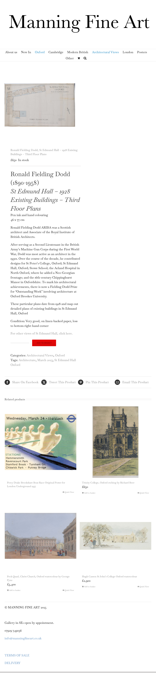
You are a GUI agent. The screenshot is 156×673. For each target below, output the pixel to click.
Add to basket (44, 342)
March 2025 (45, 360)
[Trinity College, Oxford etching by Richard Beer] (115, 442)
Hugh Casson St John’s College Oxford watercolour (109, 576)
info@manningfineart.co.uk (23, 638)
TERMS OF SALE (17, 655)
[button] (85, 58)
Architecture (27, 360)
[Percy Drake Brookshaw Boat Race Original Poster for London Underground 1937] (40, 442)
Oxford (60, 355)
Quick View (69, 492)
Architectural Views (40, 355)
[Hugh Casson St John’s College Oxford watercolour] (115, 536)
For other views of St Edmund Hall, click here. (42, 333)
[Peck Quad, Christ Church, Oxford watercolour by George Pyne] (40, 536)
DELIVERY (12, 663)
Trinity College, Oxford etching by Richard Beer (108, 482)
